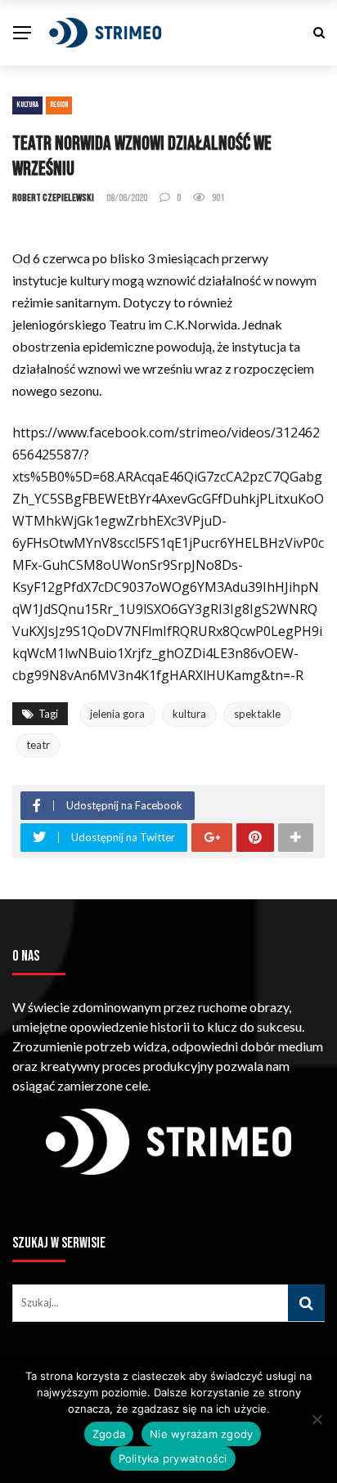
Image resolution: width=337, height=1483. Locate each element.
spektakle (257, 713)
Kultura (27, 105)
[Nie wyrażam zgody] (316, 1419)
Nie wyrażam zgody (201, 1433)
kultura (189, 713)
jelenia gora (117, 713)
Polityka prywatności (173, 1458)
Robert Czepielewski (53, 197)
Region (59, 105)
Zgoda (108, 1433)
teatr (38, 744)
